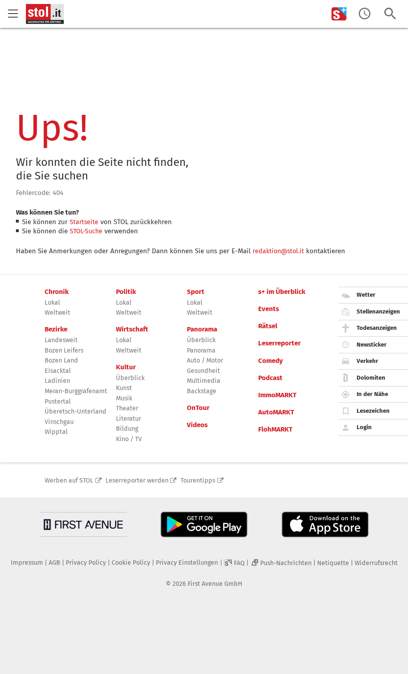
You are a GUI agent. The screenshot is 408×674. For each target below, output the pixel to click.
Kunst (124, 388)
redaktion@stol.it (278, 251)
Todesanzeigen (377, 327)
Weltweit (57, 312)
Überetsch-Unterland (75, 411)
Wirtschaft (132, 329)
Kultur (126, 367)
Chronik (57, 292)
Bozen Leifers (64, 350)
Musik (124, 398)
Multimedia (203, 380)
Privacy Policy (86, 562)
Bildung (127, 428)
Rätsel (267, 326)
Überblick (130, 378)
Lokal (52, 302)
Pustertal (58, 401)
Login (364, 427)
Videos (197, 425)
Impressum (27, 562)
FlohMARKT (275, 430)
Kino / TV (129, 439)
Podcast (270, 378)
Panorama (202, 329)
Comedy (270, 361)
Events (268, 309)
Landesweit (61, 340)
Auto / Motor (205, 360)
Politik (126, 292)
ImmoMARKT (277, 395)
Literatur (128, 418)
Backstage (201, 391)
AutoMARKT (276, 412)
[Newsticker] (365, 14)
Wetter (366, 294)
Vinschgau (59, 422)
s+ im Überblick (281, 292)
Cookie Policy (131, 562)
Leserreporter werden (137, 480)
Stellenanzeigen (378, 311)
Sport (195, 292)
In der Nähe (372, 394)
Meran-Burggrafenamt (76, 391)
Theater (127, 408)
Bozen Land (61, 360)
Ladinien (57, 380)
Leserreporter (279, 343)
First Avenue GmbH (215, 583)
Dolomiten (371, 377)
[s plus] (339, 14)
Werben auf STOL (69, 480)
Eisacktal (58, 370)
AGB (54, 562)
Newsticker (371, 344)
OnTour (198, 408)
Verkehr (367, 361)
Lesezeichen (373, 410)
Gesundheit (203, 370)
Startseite (84, 222)
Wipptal (56, 432)
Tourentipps (197, 480)
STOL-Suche (86, 231)
